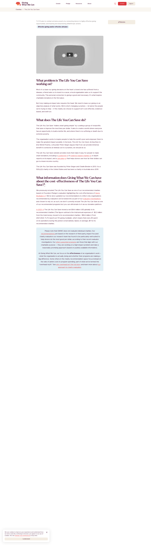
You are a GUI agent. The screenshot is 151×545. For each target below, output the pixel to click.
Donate (58, 3)
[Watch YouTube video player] (70, 55)
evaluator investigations (92, 199)
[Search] (115, 3)
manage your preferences (22, 535)
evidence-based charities (79, 156)
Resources (79, 3)
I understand (26, 539)
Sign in (131, 3)
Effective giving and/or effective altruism (53, 27)
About (89, 3)
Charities (19, 9)
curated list (62, 156)
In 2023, (39, 209)
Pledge (68, 3)
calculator (61, 158)
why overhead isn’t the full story (68, 264)
